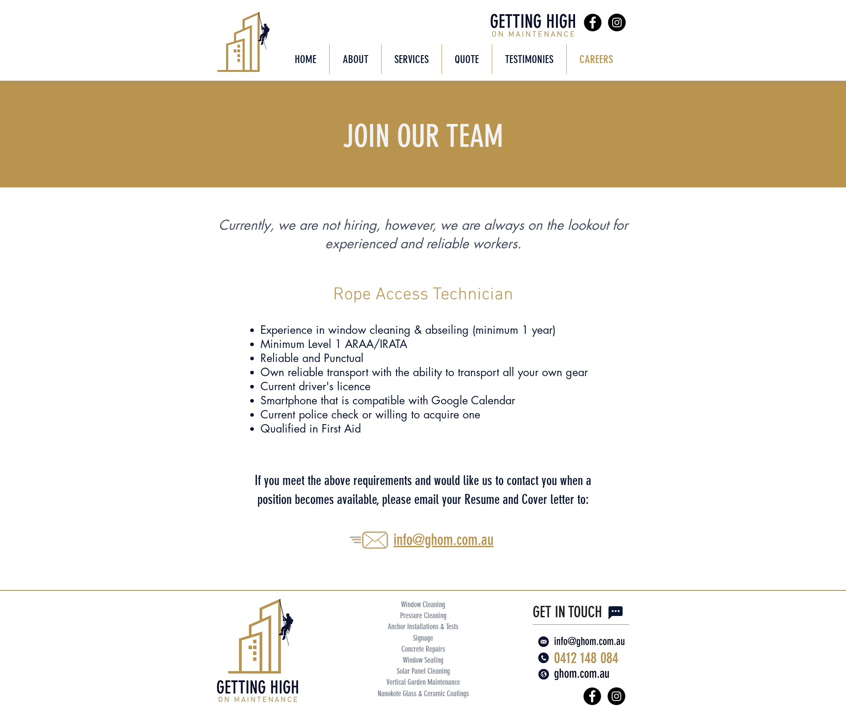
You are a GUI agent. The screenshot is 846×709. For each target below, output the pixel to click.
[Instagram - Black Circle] (617, 22)
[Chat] (615, 613)
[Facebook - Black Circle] (592, 22)
